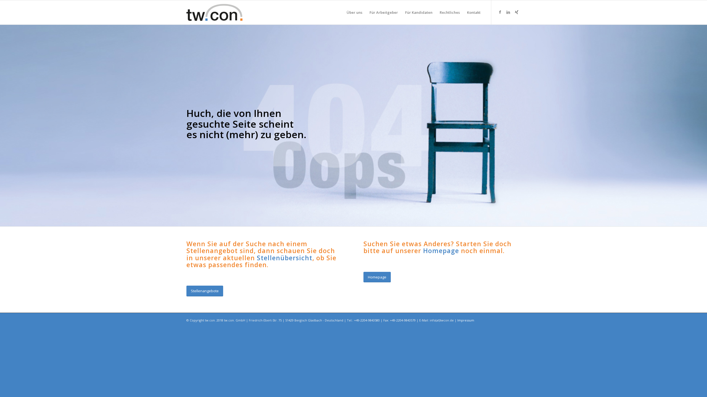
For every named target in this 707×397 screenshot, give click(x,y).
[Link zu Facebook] (500, 12)
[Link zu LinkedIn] (508, 12)
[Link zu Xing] (516, 12)
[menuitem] (354, 12)
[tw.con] (214, 12)
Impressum (465, 320)
